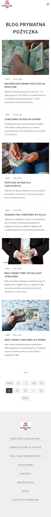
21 (42, 383)
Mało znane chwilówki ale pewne (25, 339)
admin (7, 79)
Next (25, 398)
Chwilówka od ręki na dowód (23, 119)
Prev (9, 383)
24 (25, 390)
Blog (25, 491)
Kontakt (26, 473)
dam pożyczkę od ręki (25, 438)
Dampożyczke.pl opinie (25, 447)
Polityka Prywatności (25, 456)
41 (41, 390)
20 (34, 383)
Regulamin (25, 464)
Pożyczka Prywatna (25, 499)
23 (17, 390)
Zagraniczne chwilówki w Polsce (25, 214)
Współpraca (25, 482)
